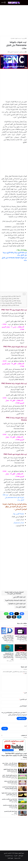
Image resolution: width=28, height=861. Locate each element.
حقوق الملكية (10, 858)
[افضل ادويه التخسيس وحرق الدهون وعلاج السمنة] (22, 782)
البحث (25, 726)
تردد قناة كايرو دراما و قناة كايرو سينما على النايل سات (15, 254)
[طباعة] (8, 616)
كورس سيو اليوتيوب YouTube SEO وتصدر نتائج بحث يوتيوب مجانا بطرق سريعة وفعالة (14, 755)
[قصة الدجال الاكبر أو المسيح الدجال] (22, 813)
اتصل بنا (15, 856)
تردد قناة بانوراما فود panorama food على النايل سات (13, 497)
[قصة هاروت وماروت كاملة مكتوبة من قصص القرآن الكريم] (22, 794)
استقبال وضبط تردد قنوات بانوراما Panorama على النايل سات (14, 593)
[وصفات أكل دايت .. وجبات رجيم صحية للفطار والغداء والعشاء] (22, 764)
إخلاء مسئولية (17, 858)
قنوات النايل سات (20, 607)
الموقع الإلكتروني (23, 706)
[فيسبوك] (22, 613)
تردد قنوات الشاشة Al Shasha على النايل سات (14, 259)
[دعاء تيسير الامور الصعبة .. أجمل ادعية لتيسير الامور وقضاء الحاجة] (22, 776)
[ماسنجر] (11, 613)
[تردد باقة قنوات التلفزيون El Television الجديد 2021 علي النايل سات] (21, 631)
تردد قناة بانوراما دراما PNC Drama (11, 301)
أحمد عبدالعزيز (22, 52)
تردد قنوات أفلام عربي (19, 597)
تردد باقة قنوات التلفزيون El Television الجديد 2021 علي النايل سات (21, 637)
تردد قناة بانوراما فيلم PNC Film (10, 299)
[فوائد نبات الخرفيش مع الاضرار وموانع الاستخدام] (22, 807)
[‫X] (16, 613)
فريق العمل (20, 856)
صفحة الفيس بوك (18, 513)
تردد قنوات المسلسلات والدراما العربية (15, 600)
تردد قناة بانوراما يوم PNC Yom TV (11, 296)
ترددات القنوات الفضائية (16, 38)
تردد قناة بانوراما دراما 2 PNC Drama (12, 303)
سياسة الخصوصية (9, 856)
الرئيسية (23, 38)
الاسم (25, 693)
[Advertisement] (14, 20)
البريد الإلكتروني (23, 699)
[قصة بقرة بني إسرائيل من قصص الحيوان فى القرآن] (22, 800)
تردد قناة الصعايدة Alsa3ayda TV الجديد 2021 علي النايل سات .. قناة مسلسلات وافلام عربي (8, 656)
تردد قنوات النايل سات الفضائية (16, 604)
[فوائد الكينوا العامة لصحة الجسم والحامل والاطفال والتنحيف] (22, 788)
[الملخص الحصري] (14, 2)
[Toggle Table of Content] (23, 294)
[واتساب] (6, 613)
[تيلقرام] (19, 616)
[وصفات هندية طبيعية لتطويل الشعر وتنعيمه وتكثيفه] (22, 771)
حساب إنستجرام (19, 522)
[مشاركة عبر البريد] (14, 616)
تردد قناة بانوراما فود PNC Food (10, 305)
